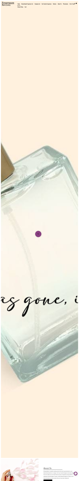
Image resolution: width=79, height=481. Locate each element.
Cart (26, 7)
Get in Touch (72, 4)
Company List (37, 4)
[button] (38, 234)
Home (19, 4)
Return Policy (20, 7)
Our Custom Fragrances (46, 4)
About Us (60, 4)
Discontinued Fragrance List (27, 4)
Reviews (54, 4)
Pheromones (65, 4)
